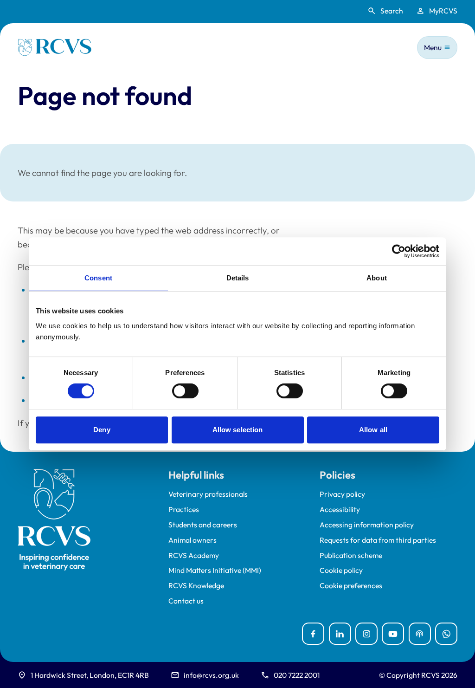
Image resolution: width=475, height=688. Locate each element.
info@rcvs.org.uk (211, 675)
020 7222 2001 (297, 675)
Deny (101, 430)
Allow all (373, 430)
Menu (433, 47)
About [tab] (376, 278)
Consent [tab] (98, 278)
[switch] (185, 390)
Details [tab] (237, 278)
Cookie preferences (351, 585)
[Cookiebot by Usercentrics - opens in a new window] (398, 251)
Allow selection (237, 430)
